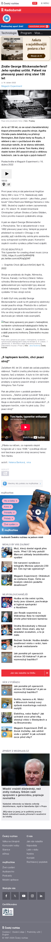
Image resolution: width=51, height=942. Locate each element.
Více (39, 33)
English (5, 935)
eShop (5, 853)
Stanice (6, 849)
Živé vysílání (10, 524)
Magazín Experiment (11, 86)
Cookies (6, 932)
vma (29, 462)
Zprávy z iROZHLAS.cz (15, 751)
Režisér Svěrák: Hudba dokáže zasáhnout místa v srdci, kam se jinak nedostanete (31, 643)
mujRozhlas (7, 492)
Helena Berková (17, 462)
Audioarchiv (8, 871)
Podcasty (7, 875)
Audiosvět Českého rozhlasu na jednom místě (22, 537)
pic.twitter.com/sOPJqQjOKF (15, 258)
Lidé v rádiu (32, 849)
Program (26, 33)
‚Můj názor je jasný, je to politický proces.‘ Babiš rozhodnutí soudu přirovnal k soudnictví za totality (24, 814)
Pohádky (8, 512)
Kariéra (30, 853)
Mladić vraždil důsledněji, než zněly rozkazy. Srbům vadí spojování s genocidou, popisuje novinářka (23, 793)
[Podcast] (3, 185)
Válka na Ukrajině (10, 841)
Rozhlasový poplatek (37, 862)
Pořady (7, 518)
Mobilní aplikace (10, 879)
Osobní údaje (18, 932)
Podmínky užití (33, 932)
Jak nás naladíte (35, 841)
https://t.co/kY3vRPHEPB (21, 255)
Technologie (9, 33)
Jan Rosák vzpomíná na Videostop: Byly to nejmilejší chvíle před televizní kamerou (30, 615)
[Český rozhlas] (10, 3)
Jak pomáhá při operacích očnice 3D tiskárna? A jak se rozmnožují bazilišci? (30, 656)
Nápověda (32, 845)
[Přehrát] (6, 174)
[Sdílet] (8, 185)
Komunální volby (10, 845)
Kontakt (31, 858)
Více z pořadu (11, 682)
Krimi (6, 506)
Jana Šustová (34, 346)
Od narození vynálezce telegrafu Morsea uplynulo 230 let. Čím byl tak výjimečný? (31, 565)
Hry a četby (9, 501)
